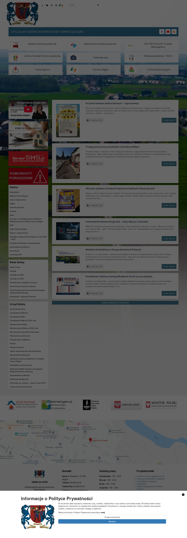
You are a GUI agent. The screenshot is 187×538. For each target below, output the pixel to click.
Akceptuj (112, 521)
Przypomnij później (112, 517)
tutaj (103, 512)
